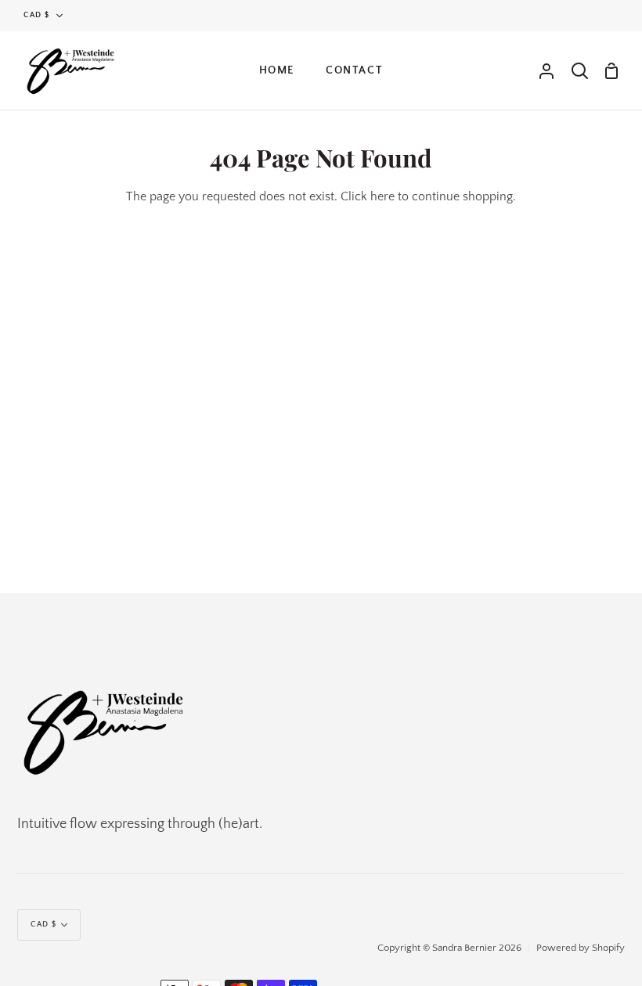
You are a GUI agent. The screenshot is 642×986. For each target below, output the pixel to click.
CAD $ (36, 15)
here (382, 196)
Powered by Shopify (580, 947)
